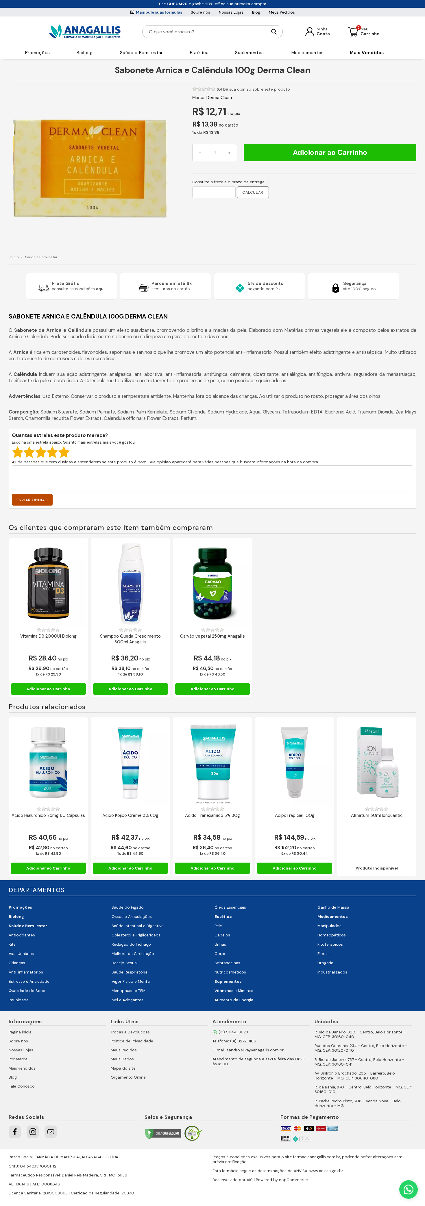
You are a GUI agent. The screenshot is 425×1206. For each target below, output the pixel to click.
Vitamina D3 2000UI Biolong (48, 636)
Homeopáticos (331, 935)
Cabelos (222, 935)
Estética (199, 53)
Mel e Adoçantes (127, 1000)
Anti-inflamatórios (26, 972)
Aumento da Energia (234, 1000)
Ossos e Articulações (132, 916)
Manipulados (329, 925)
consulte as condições (78, 288)
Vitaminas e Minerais (234, 990)
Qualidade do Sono (27, 990)
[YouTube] (51, 1132)
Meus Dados (122, 1059)
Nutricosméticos (230, 972)
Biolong (85, 53)
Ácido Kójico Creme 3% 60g (130, 815)
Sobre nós (200, 12)
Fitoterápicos (330, 944)
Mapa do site (123, 1068)
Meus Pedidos (282, 12)
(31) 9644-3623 (233, 1032)
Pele (218, 925)
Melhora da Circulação (133, 953)
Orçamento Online (128, 1077)
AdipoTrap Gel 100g (295, 815)
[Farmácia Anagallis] (85, 32)
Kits (12, 944)
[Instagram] (33, 1132)
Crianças (17, 962)
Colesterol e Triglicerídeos (136, 935)
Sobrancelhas (227, 962)
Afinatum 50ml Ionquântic (377, 815)
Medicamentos (307, 53)
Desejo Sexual (125, 962)
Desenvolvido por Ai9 (232, 1179)
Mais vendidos (22, 1068)
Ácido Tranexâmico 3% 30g (212, 815)
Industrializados (332, 972)
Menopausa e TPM (128, 990)
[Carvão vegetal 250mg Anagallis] (212, 583)
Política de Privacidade (132, 1041)
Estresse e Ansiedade (29, 981)
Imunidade (19, 1000)
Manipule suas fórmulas (159, 12)
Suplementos (249, 53)
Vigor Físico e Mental (131, 981)
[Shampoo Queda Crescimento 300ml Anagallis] (130, 583)
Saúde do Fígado (128, 907)
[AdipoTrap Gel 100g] (294, 762)
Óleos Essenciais (230, 907)
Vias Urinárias (21, 953)
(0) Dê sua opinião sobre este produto (253, 89)
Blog (256, 12)
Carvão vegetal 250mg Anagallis (212, 636)
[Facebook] (15, 1132)
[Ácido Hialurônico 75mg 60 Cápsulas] (48, 762)
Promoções (37, 53)
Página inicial (20, 1032)
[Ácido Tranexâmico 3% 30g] (212, 762)
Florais (323, 953)
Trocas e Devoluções (130, 1032)
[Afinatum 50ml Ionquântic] (376, 762)
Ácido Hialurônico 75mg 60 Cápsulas (48, 815)
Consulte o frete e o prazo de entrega (228, 182)
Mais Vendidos (367, 53)
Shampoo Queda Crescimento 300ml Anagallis (130, 639)
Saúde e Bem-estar (141, 53)
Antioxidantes (22, 935)
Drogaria (325, 962)
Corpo (221, 953)
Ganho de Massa (333, 907)
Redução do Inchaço (131, 944)
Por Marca (18, 1059)
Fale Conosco (22, 1086)
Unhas (220, 944)
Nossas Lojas (231, 12)
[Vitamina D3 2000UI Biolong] (48, 583)
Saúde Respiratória (129, 972)
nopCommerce (293, 1179)
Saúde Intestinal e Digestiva (138, 925)
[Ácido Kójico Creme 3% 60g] (130, 762)
